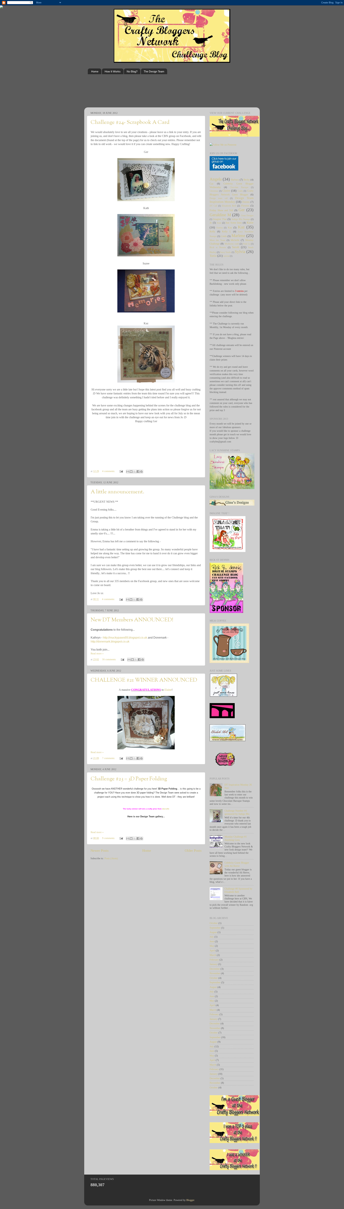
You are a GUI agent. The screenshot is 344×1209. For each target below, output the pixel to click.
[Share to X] (134, 471)
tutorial (226, 256)
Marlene (238, 235)
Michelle (235, 240)
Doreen (246, 201)
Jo (211, 222)
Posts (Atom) (111, 858)
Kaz (241, 227)
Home (94, 71)
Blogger (190, 1200)
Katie (250, 222)
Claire (226, 190)
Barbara (235, 179)
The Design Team (154, 71)
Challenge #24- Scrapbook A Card (130, 122)
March (213, 955)
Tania (213, 255)
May (212, 945)
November (215, 973)
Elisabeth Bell (229, 205)
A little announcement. (117, 492)
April (212, 950)
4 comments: (109, 471)
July (212, 936)
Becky (246, 179)
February (214, 959)
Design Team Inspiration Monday (232, 199)
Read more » (97, 653)
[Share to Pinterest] (141, 471)
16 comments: (109, 659)
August (213, 932)
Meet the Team (217, 240)
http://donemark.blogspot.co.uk (110, 641)
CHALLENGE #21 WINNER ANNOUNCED (144, 680)
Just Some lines (234, 222)
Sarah (235, 247)
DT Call (213, 206)
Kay (230, 227)
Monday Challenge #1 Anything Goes (235, 838)
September (215, 927)
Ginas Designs (247, 215)
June (212, 941)
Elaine (168, 689)
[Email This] (128, 471)
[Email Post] (121, 471)
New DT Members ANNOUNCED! (132, 620)
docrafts (165, 809)
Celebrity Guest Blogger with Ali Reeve (236, 864)
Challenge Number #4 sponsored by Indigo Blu (236, 812)
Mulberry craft (232, 243)
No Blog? (132, 71)
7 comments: (109, 758)
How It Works (113, 71)
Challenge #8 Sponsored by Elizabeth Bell (238, 890)
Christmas (214, 191)
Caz (211, 183)
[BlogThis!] (131, 471)
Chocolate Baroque (239, 187)
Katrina (219, 228)
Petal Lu (246, 244)
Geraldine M (220, 214)
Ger (241, 209)
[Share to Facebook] (138, 471)
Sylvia (240, 251)
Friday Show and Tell (221, 210)
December (215, 968)
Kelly (212, 231)
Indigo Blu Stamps (241, 219)
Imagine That (220, 219)
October (214, 923)
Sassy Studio (225, 252)
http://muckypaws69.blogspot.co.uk (125, 637)
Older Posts (193, 850)
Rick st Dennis (218, 247)
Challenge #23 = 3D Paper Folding (129, 779)
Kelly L (226, 231)
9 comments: (109, 838)
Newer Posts (99, 850)
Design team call (219, 198)
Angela (216, 179)
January (213, 964)
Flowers (245, 205)
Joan (219, 222)
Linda (224, 236)
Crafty (240, 191)
